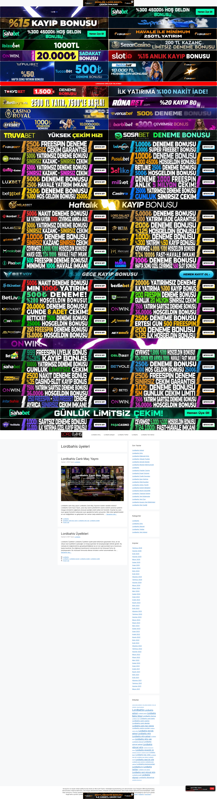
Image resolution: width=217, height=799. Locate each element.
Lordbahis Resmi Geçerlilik (141, 491)
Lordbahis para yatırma (138, 762)
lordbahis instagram (136, 752)
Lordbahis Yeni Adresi (147, 435)
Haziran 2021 (136, 686)
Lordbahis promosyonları (145, 764)
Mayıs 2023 (136, 620)
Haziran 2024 (136, 582)
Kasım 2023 (136, 603)
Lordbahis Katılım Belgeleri (141, 488)
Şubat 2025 (136, 562)
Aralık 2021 (136, 669)
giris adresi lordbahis (147, 705)
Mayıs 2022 (136, 654)
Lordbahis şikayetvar (146, 778)
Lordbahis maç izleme (142, 757)
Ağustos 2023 (137, 611)
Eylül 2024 (135, 574)
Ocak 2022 (136, 666)
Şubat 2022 (136, 663)
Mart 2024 (135, 591)
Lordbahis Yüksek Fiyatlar (141, 459)
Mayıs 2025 (136, 559)
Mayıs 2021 (136, 689)
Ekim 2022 (135, 640)
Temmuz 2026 (137, 548)
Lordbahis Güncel (137, 742)
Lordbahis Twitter (123, 435)
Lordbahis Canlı (136, 718)
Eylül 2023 (135, 608)
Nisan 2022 (136, 657)
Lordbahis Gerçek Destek (141, 462)
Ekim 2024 (135, 571)
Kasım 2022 (136, 637)
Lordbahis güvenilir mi (144, 750)
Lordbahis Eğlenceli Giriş (140, 456)
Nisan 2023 (136, 623)
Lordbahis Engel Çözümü (140, 473)
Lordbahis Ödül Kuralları (140, 482)
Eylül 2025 (135, 554)
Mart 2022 (135, 660)
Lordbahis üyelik (95, 559)
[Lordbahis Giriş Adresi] (71, 434)
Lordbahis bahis (142, 713)
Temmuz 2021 (137, 683)
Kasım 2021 (136, 672)
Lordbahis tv (137, 767)
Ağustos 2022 (137, 646)
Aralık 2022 (136, 634)
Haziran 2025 (136, 556)
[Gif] (108, 204)
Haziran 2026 (136, 551)
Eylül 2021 (135, 677)
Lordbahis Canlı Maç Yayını (79, 459)
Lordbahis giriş (144, 733)
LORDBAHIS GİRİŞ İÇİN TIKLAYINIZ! (108, 84)
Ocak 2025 (136, 565)
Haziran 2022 (136, 651)
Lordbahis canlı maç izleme (143, 726)
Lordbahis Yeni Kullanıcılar (141, 496)
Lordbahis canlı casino (140, 721)
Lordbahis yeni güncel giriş (143, 772)
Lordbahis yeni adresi (144, 769)
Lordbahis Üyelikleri (74, 533)
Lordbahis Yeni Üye (139, 499)
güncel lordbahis (140, 707)
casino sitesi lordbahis (137, 705)
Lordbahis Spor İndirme (140, 479)
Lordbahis (135, 435)
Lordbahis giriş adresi (141, 736)
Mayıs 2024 (136, 585)
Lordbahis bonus (149, 716)
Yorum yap (66, 522)
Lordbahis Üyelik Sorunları (141, 476)
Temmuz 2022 (137, 649)
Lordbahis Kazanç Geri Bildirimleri (143, 502)
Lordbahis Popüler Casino (141, 470)
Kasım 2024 (136, 568)
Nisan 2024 (136, 588)
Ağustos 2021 (137, 680)
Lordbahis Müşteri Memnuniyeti (143, 465)
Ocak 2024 (136, 597)
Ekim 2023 (135, 605)
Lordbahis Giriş (95, 435)
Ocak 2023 (136, 631)
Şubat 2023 (136, 628)
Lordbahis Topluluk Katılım (141, 493)
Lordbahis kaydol (74, 559)
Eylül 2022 (135, 643)
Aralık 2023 (136, 600)
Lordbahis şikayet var (137, 780)
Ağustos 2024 (137, 577)
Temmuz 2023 (137, 614)
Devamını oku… (111, 514)
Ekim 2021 (135, 675)
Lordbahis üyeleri (95, 520)
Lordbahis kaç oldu (142, 755)
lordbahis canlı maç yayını (70, 520)
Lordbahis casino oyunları (141, 728)
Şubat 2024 (136, 594)
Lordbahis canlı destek (141, 723)
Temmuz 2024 (137, 580)
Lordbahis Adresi (138, 450)
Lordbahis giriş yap (83, 520)
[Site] (54, 146)
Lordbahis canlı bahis (147, 718)
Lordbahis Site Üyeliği (139, 505)
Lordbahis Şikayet (109, 435)
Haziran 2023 (136, 617)
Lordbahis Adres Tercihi (140, 485)
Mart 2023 (135, 626)
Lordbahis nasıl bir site (144, 759)
